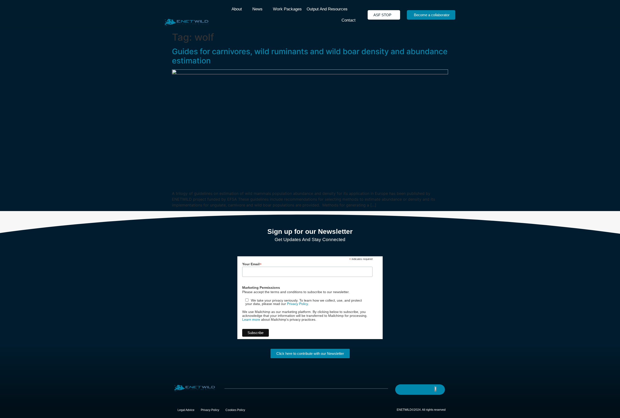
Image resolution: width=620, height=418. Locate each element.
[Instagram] (423, 389)
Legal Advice (186, 410)
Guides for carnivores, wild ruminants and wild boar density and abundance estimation (310, 56)
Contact (348, 20)
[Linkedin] (413, 389)
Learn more (251, 319)
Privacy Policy (297, 304)
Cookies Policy (235, 410)
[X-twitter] (404, 389)
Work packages (287, 9)
